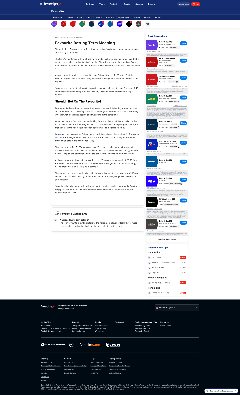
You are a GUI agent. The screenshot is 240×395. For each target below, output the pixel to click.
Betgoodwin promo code (155, 231)
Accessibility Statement (117, 369)
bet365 (58, 137)
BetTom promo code (154, 151)
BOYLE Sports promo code (156, 188)
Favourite (57, 11)
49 (184, 267)
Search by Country (142, 331)
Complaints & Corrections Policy (75, 366)
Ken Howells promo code (155, 69)
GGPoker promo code (179, 86)
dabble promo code (153, 52)
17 (181, 267)
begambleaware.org (152, 72)
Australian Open (101, 325)
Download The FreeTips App (50, 366)
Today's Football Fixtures (82, 325)
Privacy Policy (95, 369)
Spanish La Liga (78, 331)
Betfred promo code (153, 168)
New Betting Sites (142, 325)
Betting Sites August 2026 (146, 322)
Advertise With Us (47, 362)
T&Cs (181, 71)
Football (75, 322)
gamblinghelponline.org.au (71, 389)
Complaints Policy (115, 362)
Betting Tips (46, 322)
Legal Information (96, 362)
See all (147, 24)
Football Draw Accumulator (52, 331)
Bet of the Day (46, 325)
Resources (164, 322)
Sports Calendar (166, 325)
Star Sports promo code (155, 131)
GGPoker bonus (152, 86)
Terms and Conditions (98, 366)
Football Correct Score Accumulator (55, 328)
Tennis (98, 322)
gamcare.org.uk (191, 387)
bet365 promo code (180, 106)
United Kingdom (167, 307)
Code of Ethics (69, 369)
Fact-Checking (69, 362)
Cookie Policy (95, 373)
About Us (44, 373)
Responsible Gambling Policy (119, 366)
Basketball (119, 322)
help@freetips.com (66, 308)
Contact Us (45, 377)
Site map (44, 380)
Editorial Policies (70, 373)
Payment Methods (142, 328)
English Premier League (81, 328)
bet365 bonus (151, 106)
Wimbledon (99, 331)
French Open (100, 328)
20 (181, 262)
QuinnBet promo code (154, 209)
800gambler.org (50, 389)
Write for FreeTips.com (48, 369)
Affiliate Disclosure (115, 373)
